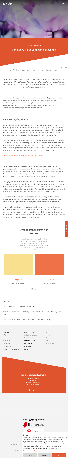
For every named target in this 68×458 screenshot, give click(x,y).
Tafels (4, 335)
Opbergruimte (7, 341)
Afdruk (35, 451)
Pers (47, 341)
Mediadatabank (29, 338)
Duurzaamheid (50, 343)
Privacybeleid (27, 451)
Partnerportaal (29, 341)
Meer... (30, 455)
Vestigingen (49, 338)
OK (59, 455)
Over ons (48, 335)
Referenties (28, 344)
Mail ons (34, 380)
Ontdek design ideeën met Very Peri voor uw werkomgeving (23, 155)
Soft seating (6, 343)
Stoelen (5, 338)
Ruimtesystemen (8, 346)
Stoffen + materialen (30, 335)
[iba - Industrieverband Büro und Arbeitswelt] (34, 424)
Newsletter (28, 349)
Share (64, 67)
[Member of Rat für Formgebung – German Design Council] (34, 419)
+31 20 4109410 (34, 378)
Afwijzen (44, 455)
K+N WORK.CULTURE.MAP (12, 349)
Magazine (27, 346)
